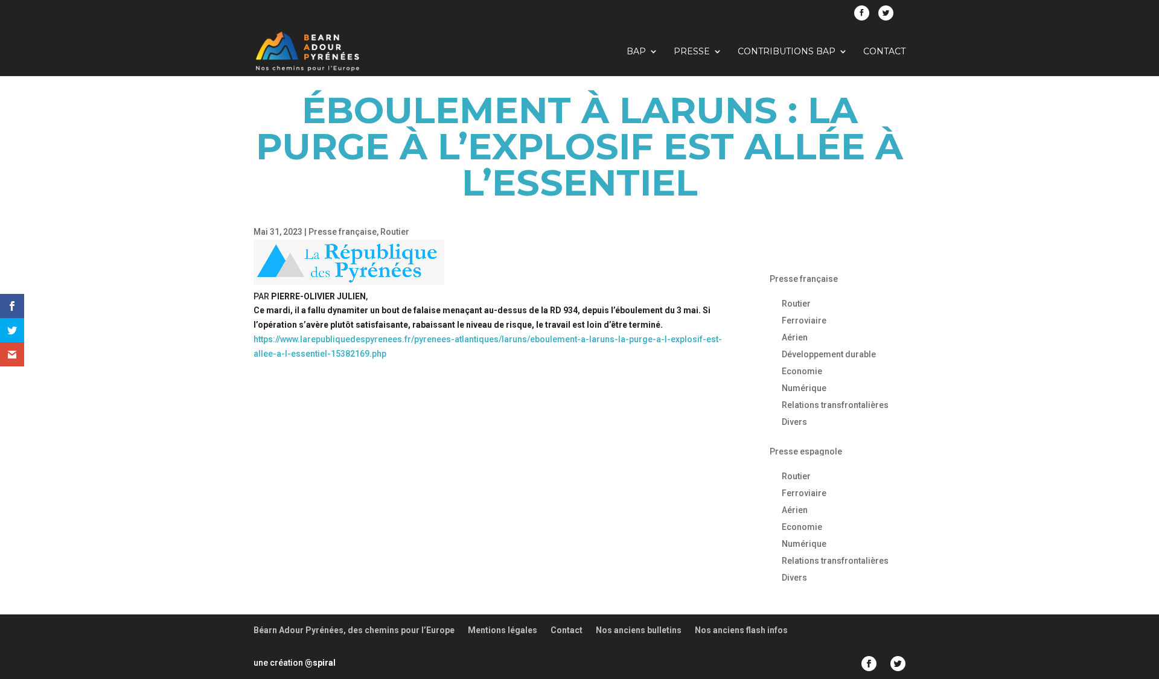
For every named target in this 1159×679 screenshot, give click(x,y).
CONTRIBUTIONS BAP (786, 52)
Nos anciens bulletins (639, 630)
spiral (320, 663)
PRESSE (692, 52)
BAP (636, 52)
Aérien (795, 337)
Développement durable (829, 354)
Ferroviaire (804, 320)
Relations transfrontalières (835, 405)
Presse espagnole (806, 451)
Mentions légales (502, 630)
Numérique (804, 388)
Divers (794, 422)
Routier (394, 232)
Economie (802, 371)
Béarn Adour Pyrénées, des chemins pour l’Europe (354, 630)
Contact (884, 52)
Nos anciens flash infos (741, 630)
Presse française (342, 232)
